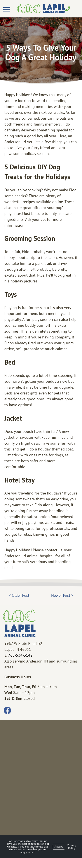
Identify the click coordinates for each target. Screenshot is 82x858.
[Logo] (41, 8)
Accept (58, 846)
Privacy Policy (71, 847)
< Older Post (19, 595)
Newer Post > (62, 595)
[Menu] (7, 9)
